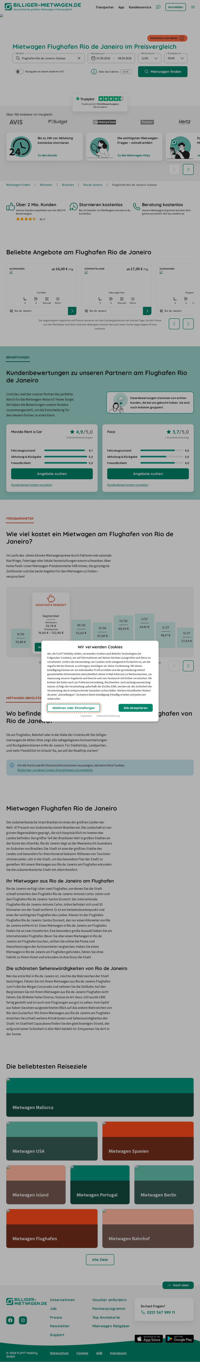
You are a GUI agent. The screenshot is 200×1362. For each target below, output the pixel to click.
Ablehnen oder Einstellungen (73, 708)
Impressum (86, 715)
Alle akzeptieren (136, 708)
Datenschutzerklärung (108, 715)
